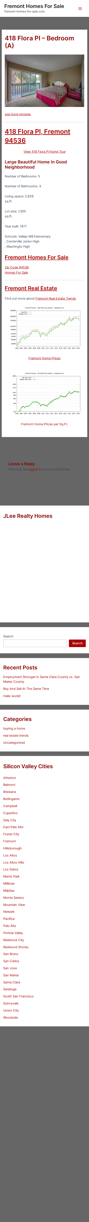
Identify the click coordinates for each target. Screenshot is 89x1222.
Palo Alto (9, 926)
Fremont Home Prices (44, 358)
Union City (11, 1010)
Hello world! (12, 696)
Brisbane (9, 792)
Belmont (9, 785)
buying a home (14, 728)
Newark (8, 912)
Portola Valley (13, 933)
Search (8, 636)
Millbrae (8, 883)
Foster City (11, 834)
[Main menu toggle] (80, 8)
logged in (34, 469)
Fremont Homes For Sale (34, 6)
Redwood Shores (16, 947)
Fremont (9, 841)
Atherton (9, 778)
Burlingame (11, 799)
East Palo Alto (13, 827)
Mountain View (14, 905)
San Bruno (10, 954)
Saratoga (9, 989)
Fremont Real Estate (31, 288)
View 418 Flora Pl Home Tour (45, 152)
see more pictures (18, 114)
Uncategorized (14, 743)
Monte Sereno (13, 898)
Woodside (10, 1017)
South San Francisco (18, 996)
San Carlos (11, 961)
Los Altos (10, 855)
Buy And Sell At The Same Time (26, 689)
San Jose (10, 968)
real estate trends (16, 735)
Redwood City (13, 940)
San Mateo (11, 975)
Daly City (9, 820)
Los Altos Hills (13, 862)
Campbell (10, 806)
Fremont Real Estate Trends (55, 298)
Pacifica (8, 919)
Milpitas (8, 891)
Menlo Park (11, 876)
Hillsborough (12, 848)
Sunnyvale (10, 1003)
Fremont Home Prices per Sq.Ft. (44, 424)
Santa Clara (11, 982)
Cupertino (10, 813)
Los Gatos (10, 869)
